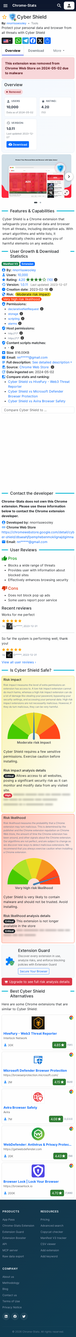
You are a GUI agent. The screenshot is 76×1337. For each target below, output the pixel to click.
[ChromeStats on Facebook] (15, 1316)
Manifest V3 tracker (53, 1238)
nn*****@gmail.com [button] (32, 357)
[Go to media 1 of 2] (35, 202)
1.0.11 (24, 285)
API (4, 1244)
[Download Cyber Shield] (20, 134)
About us (8, 1276)
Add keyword (49, 1256)
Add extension (50, 1250)
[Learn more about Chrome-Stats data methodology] (52, 367)
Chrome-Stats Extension (18, 1225)
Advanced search (52, 1225)
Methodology (10, 1282)
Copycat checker (52, 1231)
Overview (12, 51)
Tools (34, 23)
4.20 (35, 280)
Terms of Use (11, 1301)
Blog (5, 1288)
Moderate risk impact (33, 294)
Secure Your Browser (33, 971)
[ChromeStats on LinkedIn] (6, 1316)
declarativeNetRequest (23, 309)
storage (13, 313)
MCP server (10, 1250)
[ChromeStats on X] (24, 1316)
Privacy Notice (12, 1307)
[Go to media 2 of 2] (40, 202)
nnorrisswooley (16, 23)
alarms (12, 323)
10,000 (23, 275)
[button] (6, 6)
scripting (14, 318)
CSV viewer (48, 1244)
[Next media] (69, 176)
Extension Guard (13, 1231)
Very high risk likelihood (21, 299)
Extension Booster (14, 1238)
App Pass (8, 1219)
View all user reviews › (19, 662)
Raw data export (13, 1256)
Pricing (45, 1219)
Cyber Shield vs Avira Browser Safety (36, 401)
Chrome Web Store (34, 367)
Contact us (9, 1295)
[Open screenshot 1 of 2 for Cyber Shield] (36, 176)
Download (36, 51)
